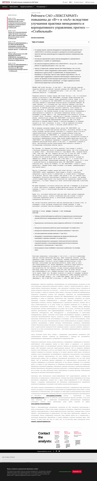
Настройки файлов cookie (65, 471)
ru (71, 2)
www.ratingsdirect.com (37, 397)
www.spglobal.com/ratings (54, 395)
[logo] (6, 2)
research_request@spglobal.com (40, 421)
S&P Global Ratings (8, 457)
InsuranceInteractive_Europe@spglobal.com (78, 443)
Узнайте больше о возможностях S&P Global (25, 2)
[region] (48, 471)
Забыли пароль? (80, 2)
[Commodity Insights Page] (54, 451)
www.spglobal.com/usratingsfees (40, 403)
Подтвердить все (77, 471)
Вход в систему (90, 2)
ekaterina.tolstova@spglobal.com (58, 446)
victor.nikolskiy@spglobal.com (68, 446)
